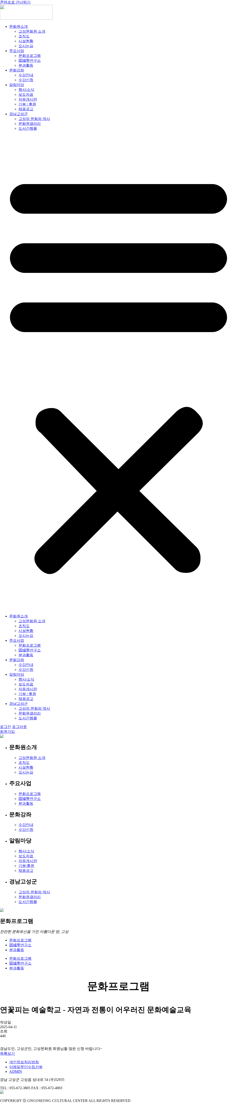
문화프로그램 (30, 56)
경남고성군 (18, 114)
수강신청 (26, 80)
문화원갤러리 (30, 124)
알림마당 (16, 85)
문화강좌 (16, 70)
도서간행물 (28, 128)
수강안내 (26, 75)
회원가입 (7, 732)
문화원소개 (18, 26)
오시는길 (26, 46)
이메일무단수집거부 (26, 1067)
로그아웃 (19, 727)
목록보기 (7, 1053)
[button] (118, 372)
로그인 (5, 727)
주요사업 (16, 51)
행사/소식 (26, 90)
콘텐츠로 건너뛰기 (15, 2)
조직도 (24, 36)
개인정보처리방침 (24, 1062)
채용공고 (26, 109)
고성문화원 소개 (32, 31)
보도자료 (26, 94)
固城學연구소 (30, 60)
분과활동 (26, 65)
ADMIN (15, 1071)
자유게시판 (28, 99)
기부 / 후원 (27, 104)
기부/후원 (26, 866)
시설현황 (26, 41)
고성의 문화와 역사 (34, 119)
